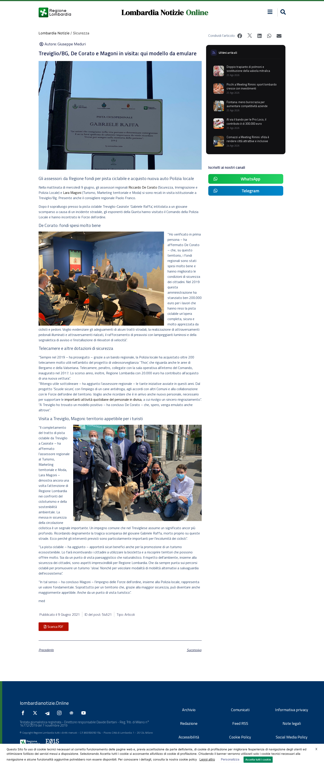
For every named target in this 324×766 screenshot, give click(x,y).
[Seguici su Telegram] (48, 713)
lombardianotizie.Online (44, 703)
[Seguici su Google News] (72, 713)
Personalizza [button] (230, 759)
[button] (270, 12)
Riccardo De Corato (142, 187)
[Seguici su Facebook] (24, 713)
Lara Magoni (72, 192)
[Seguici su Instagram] (60, 713)
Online (197, 12)
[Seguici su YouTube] (84, 713)
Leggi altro (207, 759)
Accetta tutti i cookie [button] (258, 759)
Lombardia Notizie (152, 12)
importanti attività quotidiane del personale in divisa (103, 399)
